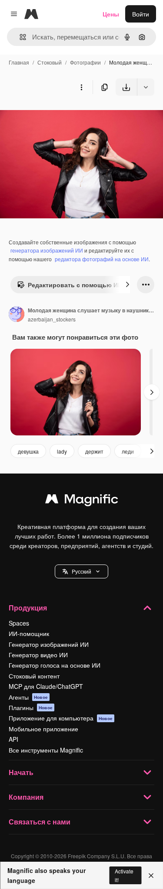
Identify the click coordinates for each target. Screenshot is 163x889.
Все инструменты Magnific (46, 750)
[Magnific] (81, 500)
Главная (19, 62)
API (13, 739)
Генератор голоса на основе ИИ (54, 665)
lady (62, 451)
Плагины (31, 707)
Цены (111, 14)
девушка (28, 451)
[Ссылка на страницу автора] (16, 315)
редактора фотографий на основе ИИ (102, 259)
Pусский (81, 571)
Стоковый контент (34, 676)
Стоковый (49, 62)
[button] (81, 571)
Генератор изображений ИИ (49, 644)
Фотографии (85, 62)
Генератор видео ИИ (38, 654)
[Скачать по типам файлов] (145, 87)
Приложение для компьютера (61, 718)
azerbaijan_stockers (52, 319)
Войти (140, 14)
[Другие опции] (81, 87)
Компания (26, 797)
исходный (58, 115)
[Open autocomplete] (19, 37)
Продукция (28, 608)
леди (128, 451)
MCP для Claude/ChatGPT (46, 686)
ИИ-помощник (29, 633)
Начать (21, 772)
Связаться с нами (39, 822)
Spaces (19, 623)
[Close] (151, 875)
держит (94, 451)
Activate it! (124, 875)
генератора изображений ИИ (46, 250)
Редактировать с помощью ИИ (75, 284)
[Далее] (127, 284)
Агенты (28, 697)
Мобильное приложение (43, 728)
